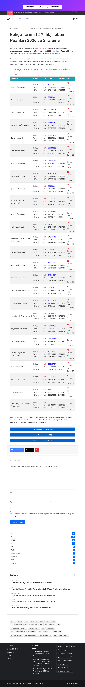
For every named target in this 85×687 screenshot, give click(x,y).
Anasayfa (14, 28)
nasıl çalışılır (50, 628)
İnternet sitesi (48, 502)
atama (20, 621)
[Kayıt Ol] (74, 19)
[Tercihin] (24, 18)
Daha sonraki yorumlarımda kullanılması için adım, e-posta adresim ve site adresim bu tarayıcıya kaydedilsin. (42, 515)
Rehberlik (14, 556)
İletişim (9, 658)
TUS (12, 550)
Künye (9, 655)
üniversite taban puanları (61, 635)
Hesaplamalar (15, 553)
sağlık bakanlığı (43, 631)
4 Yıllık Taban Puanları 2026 (42, 435)
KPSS (13, 540)
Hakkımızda (10, 652)
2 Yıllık (24, 28)
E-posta (13, 502)
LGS (12, 543)
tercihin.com (40, 683)
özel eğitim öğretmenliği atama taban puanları (38, 635)
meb (43, 628)
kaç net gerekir (49, 624)
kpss (58, 624)
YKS (20, 28)
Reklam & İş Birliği (12, 649)
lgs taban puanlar (34, 628)
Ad (11, 492)
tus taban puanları (56, 631)
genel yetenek (50, 621)
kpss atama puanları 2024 (18, 628)
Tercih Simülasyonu (72, 683)
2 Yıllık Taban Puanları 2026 (42, 441)
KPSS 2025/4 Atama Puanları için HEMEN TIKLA (42, 7)
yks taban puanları (16, 635)
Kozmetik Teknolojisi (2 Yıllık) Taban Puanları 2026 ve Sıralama (34, 12)
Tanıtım (13, 563)
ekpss (26, 621)
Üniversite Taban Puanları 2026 (42, 429)
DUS (12, 560)
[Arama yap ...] (77, 19)
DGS (12, 533)
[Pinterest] (37, 450)
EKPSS (13, 546)
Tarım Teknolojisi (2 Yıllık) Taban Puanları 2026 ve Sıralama (41, 654)
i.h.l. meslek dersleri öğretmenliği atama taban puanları (26, 624)
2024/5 (13, 621)
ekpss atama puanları (37, 621)
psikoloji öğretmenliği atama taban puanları (23, 631)
